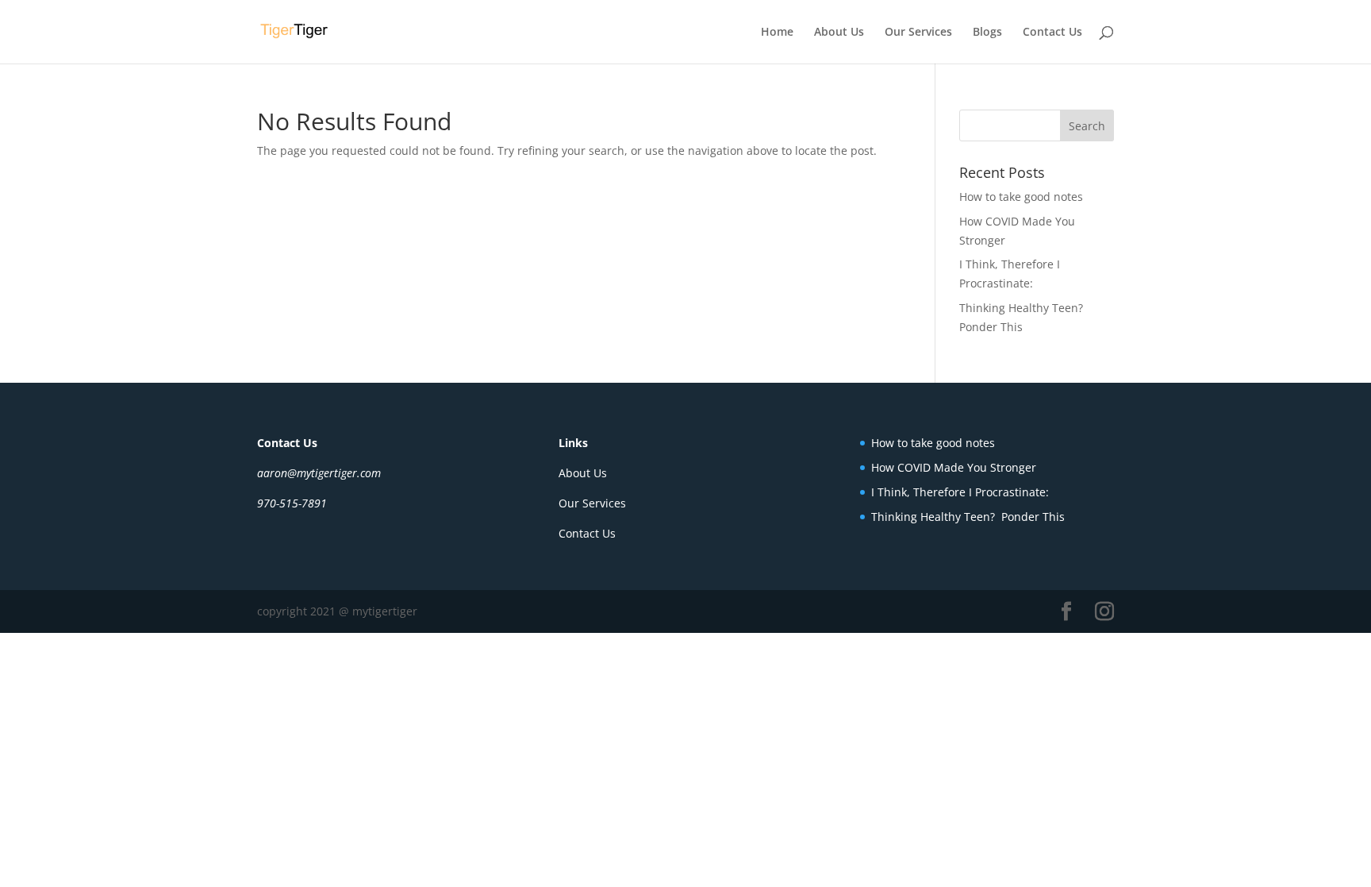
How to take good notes (1021, 196)
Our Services (918, 32)
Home (777, 32)
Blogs (987, 32)
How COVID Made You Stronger (953, 467)
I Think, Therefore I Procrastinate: (960, 491)
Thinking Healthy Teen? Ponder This (968, 516)
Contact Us (1052, 32)
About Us (839, 32)
